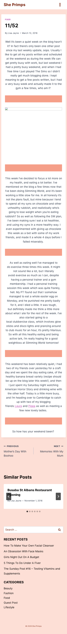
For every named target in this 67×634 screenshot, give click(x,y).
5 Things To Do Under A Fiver (22, 563)
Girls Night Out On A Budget (21, 557)
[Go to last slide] (8, 496)
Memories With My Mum (51, 451)
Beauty (8, 588)
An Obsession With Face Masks (23, 551)
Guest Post (11, 602)
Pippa (31, 406)
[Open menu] (60, 4)
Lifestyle (9, 607)
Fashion (9, 593)
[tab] (27, 511)
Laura (18, 406)
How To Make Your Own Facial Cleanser (29, 545)
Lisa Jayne (13, 33)
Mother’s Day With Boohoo (15, 451)
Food (8, 19)
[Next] (58, 496)
